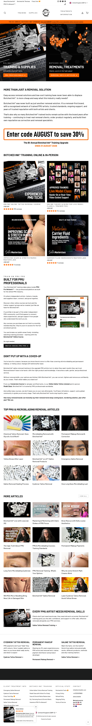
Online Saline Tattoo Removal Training (41, 690)
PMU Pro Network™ (9, 4)
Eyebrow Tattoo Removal (42, 484)
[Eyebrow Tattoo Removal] (46, 473)
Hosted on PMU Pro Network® (38, 702)
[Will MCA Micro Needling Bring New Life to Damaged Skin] (17, 584)
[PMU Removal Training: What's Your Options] (46, 559)
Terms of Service (61, 702)
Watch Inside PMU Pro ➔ (16, 346)
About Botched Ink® (9, 1)
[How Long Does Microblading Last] (74, 473)
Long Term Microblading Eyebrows (17, 571)
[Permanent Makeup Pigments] (74, 534)
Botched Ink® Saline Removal (44, 596)
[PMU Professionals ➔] (23, 52)
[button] (8, 209)
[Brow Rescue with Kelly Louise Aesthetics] (74, 509)
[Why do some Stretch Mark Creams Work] (74, 559)
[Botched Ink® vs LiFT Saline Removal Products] (46, 448)
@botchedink (77, 696)
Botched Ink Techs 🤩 (62, 690)
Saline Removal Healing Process (16, 484)
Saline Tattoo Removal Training (44, 625)
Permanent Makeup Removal (12, 699)
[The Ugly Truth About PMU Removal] (17, 534)
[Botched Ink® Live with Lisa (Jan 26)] (17, 509)
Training (22, 13)
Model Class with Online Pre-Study (40, 693)
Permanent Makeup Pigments (72, 546)
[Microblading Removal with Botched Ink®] (46, 423)
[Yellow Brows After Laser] (17, 448)
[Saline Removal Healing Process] (17, 473)
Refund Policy (60, 696)
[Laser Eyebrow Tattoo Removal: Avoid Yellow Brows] (74, 584)
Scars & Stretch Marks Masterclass (40, 696)
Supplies (33, 13)
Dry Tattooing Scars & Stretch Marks (40, 699)
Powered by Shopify (46, 719)
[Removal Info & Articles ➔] (69, 52)
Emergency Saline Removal (72, 459)
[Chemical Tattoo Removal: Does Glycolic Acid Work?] (17, 423)
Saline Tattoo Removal (10, 702)
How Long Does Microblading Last (74, 484)
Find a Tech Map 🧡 (9, 696)
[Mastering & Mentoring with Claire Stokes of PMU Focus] (46, 509)
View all (83, 496)
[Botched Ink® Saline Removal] (46, 584)
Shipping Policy (60, 699)
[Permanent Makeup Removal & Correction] (74, 423)
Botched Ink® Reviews (23, 1)
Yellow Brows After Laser (13, 459)
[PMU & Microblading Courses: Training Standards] (46, 534)
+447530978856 (77, 693)
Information (66, 14)
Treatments (66, 11)
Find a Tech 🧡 (36, 1)
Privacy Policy (60, 693)
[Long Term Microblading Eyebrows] (17, 559)
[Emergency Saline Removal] (74, 448)
